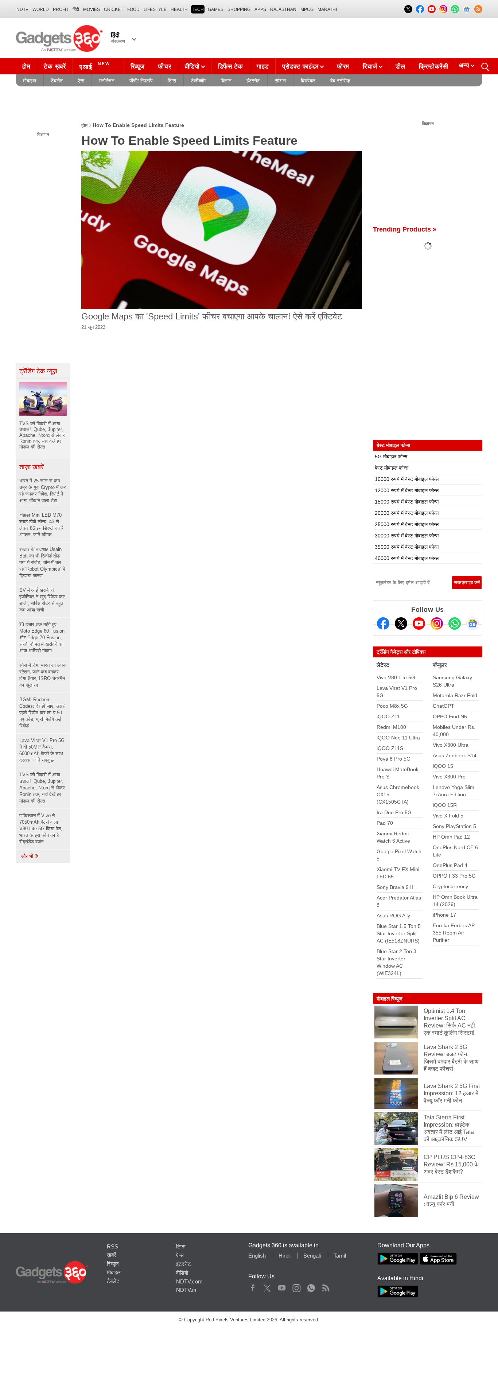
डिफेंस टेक (230, 66)
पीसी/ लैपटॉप (141, 80)
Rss (325, 1286)
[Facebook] (383, 623)
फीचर (164, 66)
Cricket (113, 9)
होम (26, 66)
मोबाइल (29, 80)
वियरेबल (308, 80)
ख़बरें (111, 1255)
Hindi (285, 1255)
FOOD (133, 9)
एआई (94, 65)
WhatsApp (311, 1286)
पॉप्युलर (440, 665)
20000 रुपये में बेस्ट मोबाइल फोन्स (407, 513)
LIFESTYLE (155, 9)
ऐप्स (81, 80)
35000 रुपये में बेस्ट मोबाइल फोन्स (407, 547)
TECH (198, 9)
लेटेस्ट (383, 665)
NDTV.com (189, 1281)
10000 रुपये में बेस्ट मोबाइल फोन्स (407, 479)
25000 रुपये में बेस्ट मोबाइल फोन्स (407, 524)
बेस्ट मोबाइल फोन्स (391, 468)
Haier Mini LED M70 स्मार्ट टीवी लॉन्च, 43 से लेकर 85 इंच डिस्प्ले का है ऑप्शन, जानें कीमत (41, 524)
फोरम (343, 66)
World (40, 9)
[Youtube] (419, 623)
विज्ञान (226, 80)
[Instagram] (437, 623)
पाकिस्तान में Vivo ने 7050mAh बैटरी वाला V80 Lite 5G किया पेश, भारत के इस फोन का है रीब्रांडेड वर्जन (40, 828)
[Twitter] (401, 623)
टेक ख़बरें (55, 66)
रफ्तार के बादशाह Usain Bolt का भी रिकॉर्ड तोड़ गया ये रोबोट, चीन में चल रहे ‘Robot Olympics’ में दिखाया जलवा (42, 562)
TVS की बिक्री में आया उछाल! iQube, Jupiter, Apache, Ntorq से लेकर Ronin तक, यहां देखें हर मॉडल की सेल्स (42, 788)
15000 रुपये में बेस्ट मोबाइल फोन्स (407, 502)
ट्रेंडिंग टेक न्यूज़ (38, 371)
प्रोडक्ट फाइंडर (300, 66)
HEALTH (179, 9)
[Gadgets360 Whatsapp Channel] (454, 623)
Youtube (282, 1286)
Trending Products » (404, 229)
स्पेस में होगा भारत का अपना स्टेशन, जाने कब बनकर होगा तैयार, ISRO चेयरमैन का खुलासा (42, 675)
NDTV (22, 9)
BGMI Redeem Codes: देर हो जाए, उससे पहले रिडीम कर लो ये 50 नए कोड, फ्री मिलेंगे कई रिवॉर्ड (42, 713)
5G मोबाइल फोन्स (391, 456)
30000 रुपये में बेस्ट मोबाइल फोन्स (407, 536)
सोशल (280, 80)
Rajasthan (283, 9)
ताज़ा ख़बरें (31, 467)
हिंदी (76, 9)
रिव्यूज (138, 66)
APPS (260, 9)
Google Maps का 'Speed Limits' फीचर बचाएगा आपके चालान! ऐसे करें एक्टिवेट (211, 316)
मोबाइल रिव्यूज (389, 999)
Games (215, 9)
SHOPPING (238, 9)
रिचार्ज (370, 66)
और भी (28, 856)
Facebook (252, 1286)
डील (400, 66)
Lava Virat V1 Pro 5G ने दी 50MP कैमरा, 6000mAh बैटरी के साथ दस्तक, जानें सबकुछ (42, 750)
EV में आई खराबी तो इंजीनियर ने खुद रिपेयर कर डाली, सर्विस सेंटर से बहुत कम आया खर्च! (42, 600)
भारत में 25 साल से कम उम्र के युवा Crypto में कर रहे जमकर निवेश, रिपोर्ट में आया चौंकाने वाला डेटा (42, 490)
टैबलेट (57, 80)
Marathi (327, 9)
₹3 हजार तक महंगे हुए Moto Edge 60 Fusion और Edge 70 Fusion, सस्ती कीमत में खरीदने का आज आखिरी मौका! (42, 637)
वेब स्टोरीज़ (340, 80)
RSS (112, 1246)
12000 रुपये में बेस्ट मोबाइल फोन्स (407, 490)
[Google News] (472, 623)
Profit (61, 9)
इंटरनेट (253, 80)
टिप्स (172, 80)
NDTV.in (186, 1290)
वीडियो (192, 66)
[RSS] (478, 9)
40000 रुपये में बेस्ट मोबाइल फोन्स (407, 558)
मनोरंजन (106, 80)
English (257, 1255)
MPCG (307, 9)
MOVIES (91, 9)
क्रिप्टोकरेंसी (433, 66)
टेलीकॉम (198, 80)
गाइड (263, 66)
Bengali (312, 1255)
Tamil (340, 1255)
